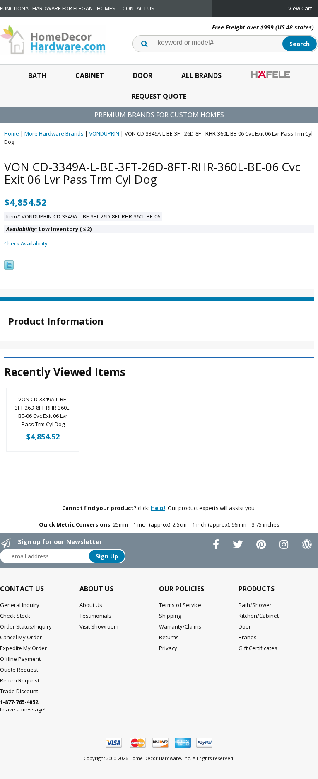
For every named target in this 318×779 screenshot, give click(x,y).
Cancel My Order (21, 637)
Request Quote (159, 96)
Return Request (19, 680)
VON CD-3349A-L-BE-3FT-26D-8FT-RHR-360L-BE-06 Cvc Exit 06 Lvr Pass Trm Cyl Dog (43, 412)
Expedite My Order (23, 648)
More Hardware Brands (54, 133)
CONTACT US (138, 8)
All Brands (201, 75)
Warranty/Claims (180, 626)
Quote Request (19, 669)
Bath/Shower (255, 605)
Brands (247, 637)
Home (11, 133)
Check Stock (15, 615)
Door (142, 75)
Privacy (168, 648)
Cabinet (89, 75)
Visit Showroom (99, 626)
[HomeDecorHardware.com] (53, 39)
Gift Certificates (257, 648)
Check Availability (26, 243)
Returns (169, 637)
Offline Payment (20, 659)
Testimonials (95, 615)
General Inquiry (19, 605)
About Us (91, 605)
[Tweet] (9, 268)
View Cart (300, 8)
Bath (37, 75)
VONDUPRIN (104, 133)
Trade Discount (19, 691)
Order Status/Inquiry (26, 626)
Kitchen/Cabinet (258, 615)
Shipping (170, 615)
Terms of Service (180, 605)
